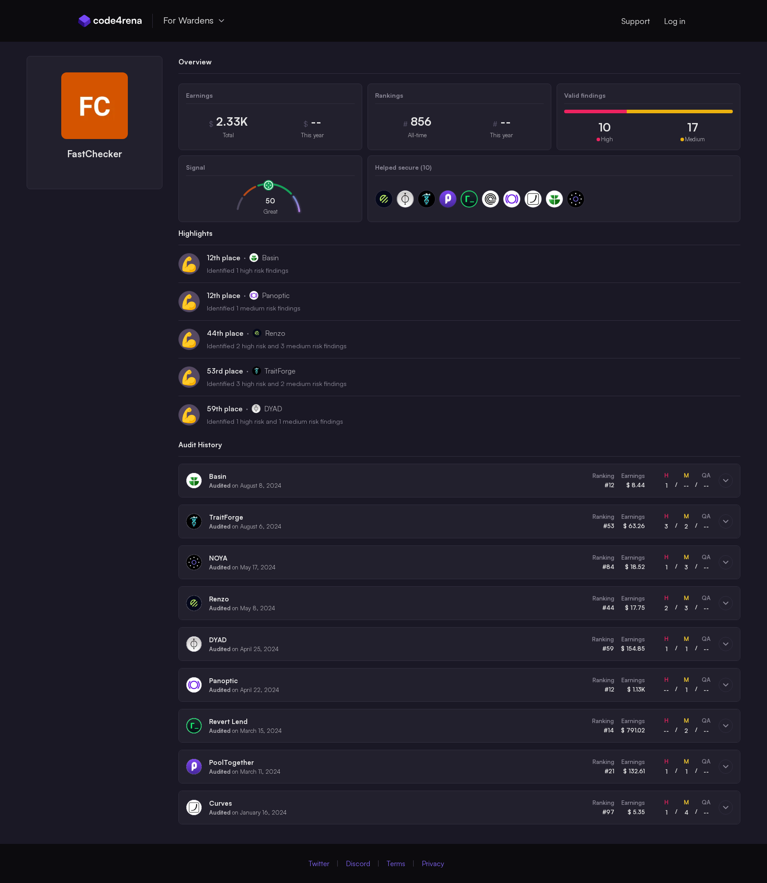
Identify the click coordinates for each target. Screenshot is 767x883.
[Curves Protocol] (533, 199)
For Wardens (188, 20)
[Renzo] (384, 199)
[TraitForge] (426, 199)
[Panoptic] (512, 199)
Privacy (433, 863)
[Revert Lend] (469, 199)
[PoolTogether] (448, 199)
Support (635, 21)
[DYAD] (405, 199)
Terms (396, 863)
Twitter (318, 863)
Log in (674, 21)
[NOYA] (576, 199)
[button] (459, 480)
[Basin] (554, 199)
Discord (358, 863)
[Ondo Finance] (490, 199)
